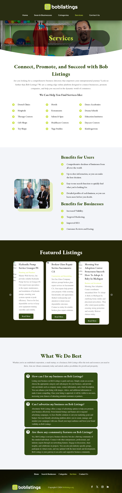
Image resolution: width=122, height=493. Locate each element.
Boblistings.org (68, 487)
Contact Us (94, 15)
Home (25, 15)
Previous (10, 295)
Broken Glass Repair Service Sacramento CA (29, 268)
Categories (63, 15)
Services (79, 15)
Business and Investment (60, 283)
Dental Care (90, 276)
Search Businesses (43, 15)
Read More (26, 316)
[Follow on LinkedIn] (108, 487)
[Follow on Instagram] (102, 487)
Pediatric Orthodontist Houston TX (93, 268)
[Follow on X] (97, 487)
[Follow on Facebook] (92, 487)
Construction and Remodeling (29, 276)
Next (111, 295)
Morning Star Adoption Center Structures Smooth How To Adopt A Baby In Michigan (62, 271)
